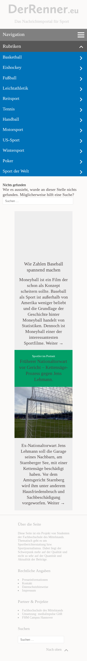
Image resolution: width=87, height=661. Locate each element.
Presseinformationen (35, 579)
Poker (8, 160)
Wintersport (13, 150)
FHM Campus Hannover (37, 617)
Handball (11, 119)
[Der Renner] (43, 12)
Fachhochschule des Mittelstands (42, 610)
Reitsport (11, 98)
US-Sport (11, 139)
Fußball (10, 77)
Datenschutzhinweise (35, 587)
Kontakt (27, 583)
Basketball (12, 57)
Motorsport (13, 129)
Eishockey (12, 67)
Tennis (9, 108)
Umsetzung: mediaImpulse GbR (42, 614)
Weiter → (54, 343)
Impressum (29, 590)
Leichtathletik (15, 88)
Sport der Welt (16, 170)
